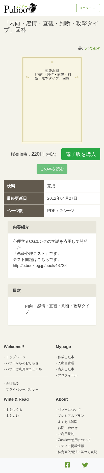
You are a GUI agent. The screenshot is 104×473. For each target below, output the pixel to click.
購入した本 (66, 369)
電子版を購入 (81, 154)
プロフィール (67, 375)
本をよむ (12, 416)
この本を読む (52, 169)
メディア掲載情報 (71, 446)
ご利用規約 (66, 434)
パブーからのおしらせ (22, 363)
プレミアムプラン (71, 416)
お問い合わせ (67, 428)
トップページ (15, 357)
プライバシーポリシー (22, 389)
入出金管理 (66, 363)
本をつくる (14, 410)
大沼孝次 (92, 48)
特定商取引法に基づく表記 (77, 452)
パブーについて (69, 410)
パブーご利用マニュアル (24, 369)
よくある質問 (67, 422)
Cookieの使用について (74, 440)
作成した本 (66, 357)
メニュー (86, 8)
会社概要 (12, 383)
